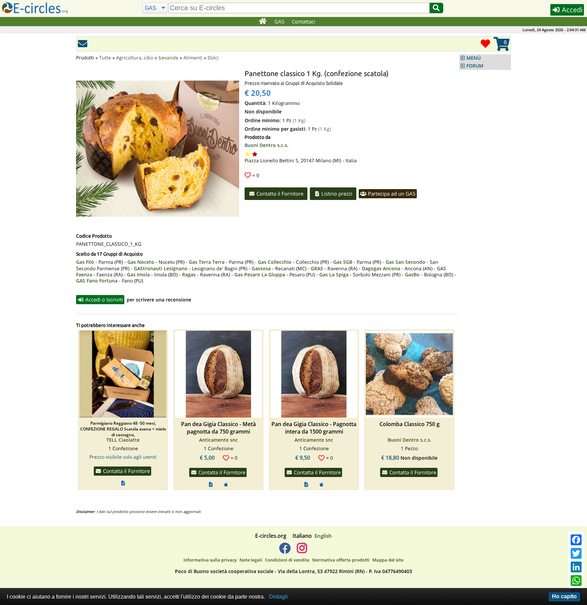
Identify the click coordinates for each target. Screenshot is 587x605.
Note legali (250, 560)
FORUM (474, 66)
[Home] (262, 21)
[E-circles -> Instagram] (302, 551)
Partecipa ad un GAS (391, 193)
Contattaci (303, 21)
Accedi (571, 9)
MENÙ (473, 58)
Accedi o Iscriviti (103, 299)
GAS (279, 21)
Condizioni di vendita (287, 560)
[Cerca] (436, 8)
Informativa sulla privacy (210, 560)
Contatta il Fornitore (279, 193)
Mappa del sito (388, 560)
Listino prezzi (336, 193)
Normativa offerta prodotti (341, 560)
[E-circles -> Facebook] (285, 551)
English (323, 535)
